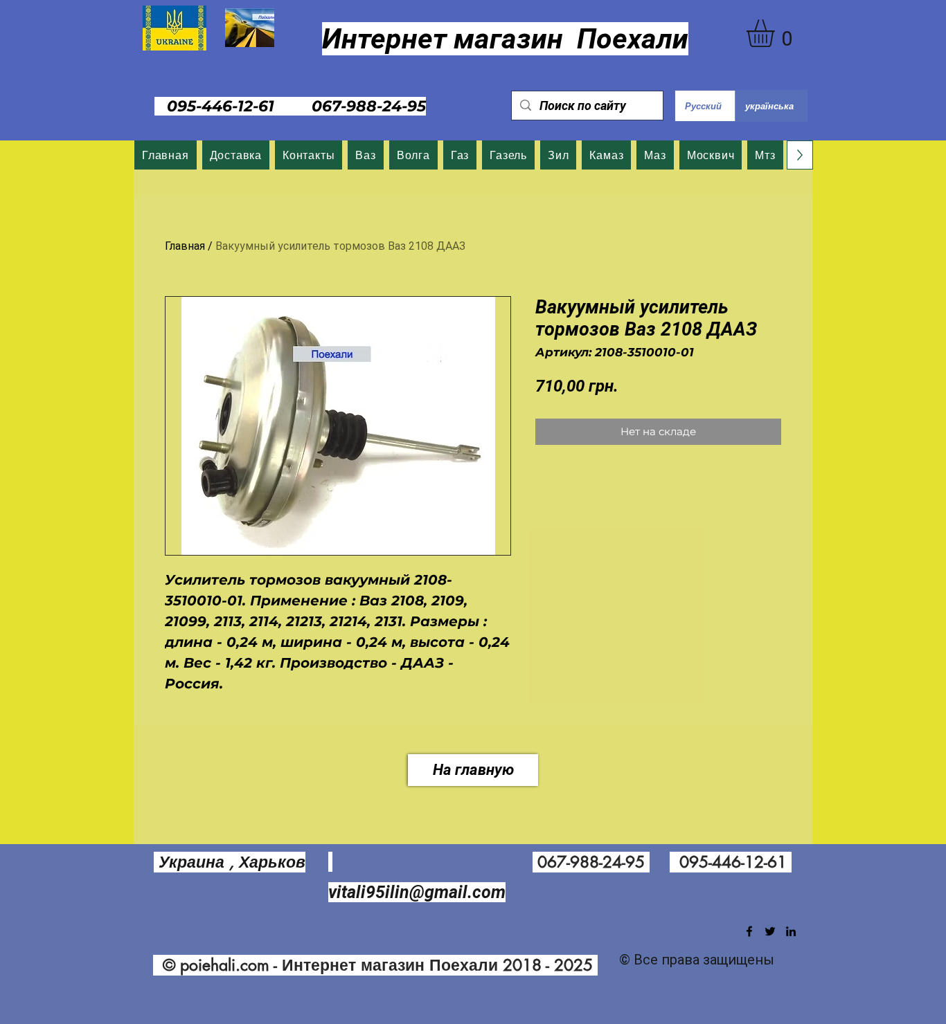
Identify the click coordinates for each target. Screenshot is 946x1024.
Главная (185, 246)
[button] (777, 33)
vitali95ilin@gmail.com (417, 892)
